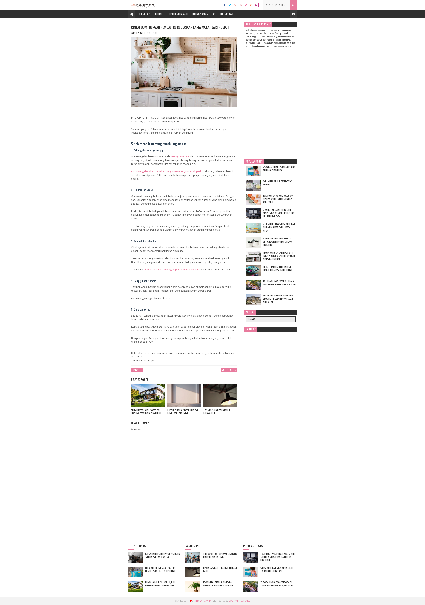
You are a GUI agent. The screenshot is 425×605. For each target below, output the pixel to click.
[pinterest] (240, 5)
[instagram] (256, 5)
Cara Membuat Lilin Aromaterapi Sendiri (277, 183)
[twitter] (230, 5)
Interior (158, 14)
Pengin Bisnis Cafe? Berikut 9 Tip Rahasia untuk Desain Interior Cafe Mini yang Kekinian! (279, 256)
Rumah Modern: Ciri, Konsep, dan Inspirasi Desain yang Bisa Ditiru (146, 412)
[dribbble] (246, 5)
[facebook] (224, 5)
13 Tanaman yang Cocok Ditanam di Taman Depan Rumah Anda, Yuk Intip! (279, 283)
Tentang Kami (226, 14)
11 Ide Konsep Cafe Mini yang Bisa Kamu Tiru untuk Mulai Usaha (220, 555)
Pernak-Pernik (199, 14)
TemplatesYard (203, 600)
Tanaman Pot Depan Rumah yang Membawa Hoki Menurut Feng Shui (218, 584)
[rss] (251, 5)
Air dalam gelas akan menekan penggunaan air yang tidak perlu (166, 171)
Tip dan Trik (144, 14)
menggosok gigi (180, 156)
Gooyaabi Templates (239, 600)
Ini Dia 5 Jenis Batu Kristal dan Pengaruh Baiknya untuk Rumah (277, 268)
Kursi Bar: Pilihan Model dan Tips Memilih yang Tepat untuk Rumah (160, 569)
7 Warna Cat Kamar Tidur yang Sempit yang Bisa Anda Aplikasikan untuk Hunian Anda (278, 213)
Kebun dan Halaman (178, 14)
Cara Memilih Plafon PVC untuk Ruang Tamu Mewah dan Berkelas (162, 555)
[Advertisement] (184, 509)
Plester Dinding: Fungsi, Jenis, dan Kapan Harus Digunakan (182, 412)
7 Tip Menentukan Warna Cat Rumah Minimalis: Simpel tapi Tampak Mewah (279, 227)
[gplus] (235, 5)
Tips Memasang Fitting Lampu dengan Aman (216, 412)
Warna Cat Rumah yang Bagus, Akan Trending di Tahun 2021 (279, 168)
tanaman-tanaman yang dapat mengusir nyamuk (172, 269)
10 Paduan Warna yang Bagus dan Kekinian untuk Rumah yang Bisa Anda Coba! (278, 199)
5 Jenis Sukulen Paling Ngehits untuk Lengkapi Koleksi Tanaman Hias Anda (277, 242)
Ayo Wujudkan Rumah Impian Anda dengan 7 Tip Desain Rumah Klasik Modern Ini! (278, 299)
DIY (214, 14)
